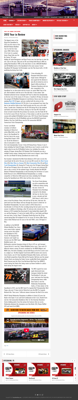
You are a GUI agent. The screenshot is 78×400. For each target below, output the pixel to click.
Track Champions (34, 20)
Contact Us (61, 17)
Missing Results (54, 17)
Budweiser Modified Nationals (12, 103)
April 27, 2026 (31, 380)
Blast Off (11, 101)
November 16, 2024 (57, 69)
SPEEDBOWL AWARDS (61, 49)
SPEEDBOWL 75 (8, 360)
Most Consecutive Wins (33, 163)
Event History (7, 25)
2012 (8, 31)
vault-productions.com (38, 17)
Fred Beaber (55, 378)
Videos (17, 25)
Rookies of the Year (60, 68)
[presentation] (72, 361)
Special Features (62, 20)
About (34, 25)
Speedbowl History (14, 37)
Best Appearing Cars (60, 89)
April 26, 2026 (55, 380)
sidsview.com (46, 17)
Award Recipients (48, 20)
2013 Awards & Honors (42, 354)
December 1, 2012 (7, 37)
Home (4, 20)
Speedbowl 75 (8, 374)
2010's (5, 31)
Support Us (26, 25)
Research (61, 131)
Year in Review (17, 31)
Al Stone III (32, 378)
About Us (56, 110)
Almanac (11, 20)
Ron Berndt (9, 378)
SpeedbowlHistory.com (17, 397)
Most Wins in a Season (16, 163)
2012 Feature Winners (10, 354)
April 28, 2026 (8, 380)
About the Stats (59, 135)
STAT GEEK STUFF (60, 96)
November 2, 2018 (57, 137)
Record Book (21, 20)
